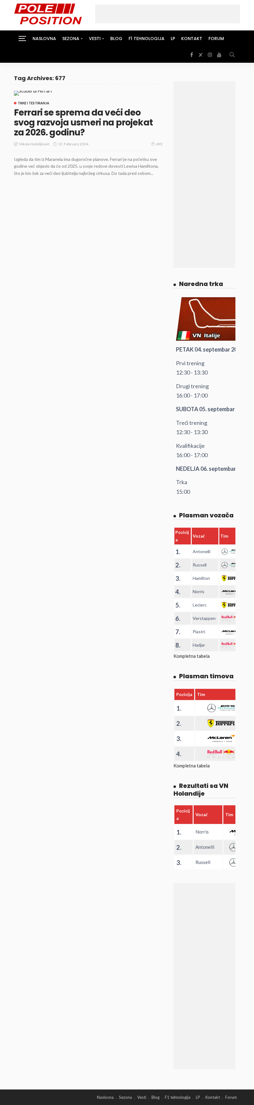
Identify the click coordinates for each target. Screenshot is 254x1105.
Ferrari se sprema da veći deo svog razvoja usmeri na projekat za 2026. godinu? (83, 123)
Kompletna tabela (191, 656)
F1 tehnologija (146, 38)
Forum (216, 38)
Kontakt (191, 38)
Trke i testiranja (33, 103)
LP (173, 38)
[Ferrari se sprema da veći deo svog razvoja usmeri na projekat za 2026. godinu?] (33, 93)
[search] (232, 55)
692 (159, 144)
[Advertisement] (167, 14)
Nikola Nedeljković (34, 144)
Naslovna (44, 38)
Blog (116, 38)
